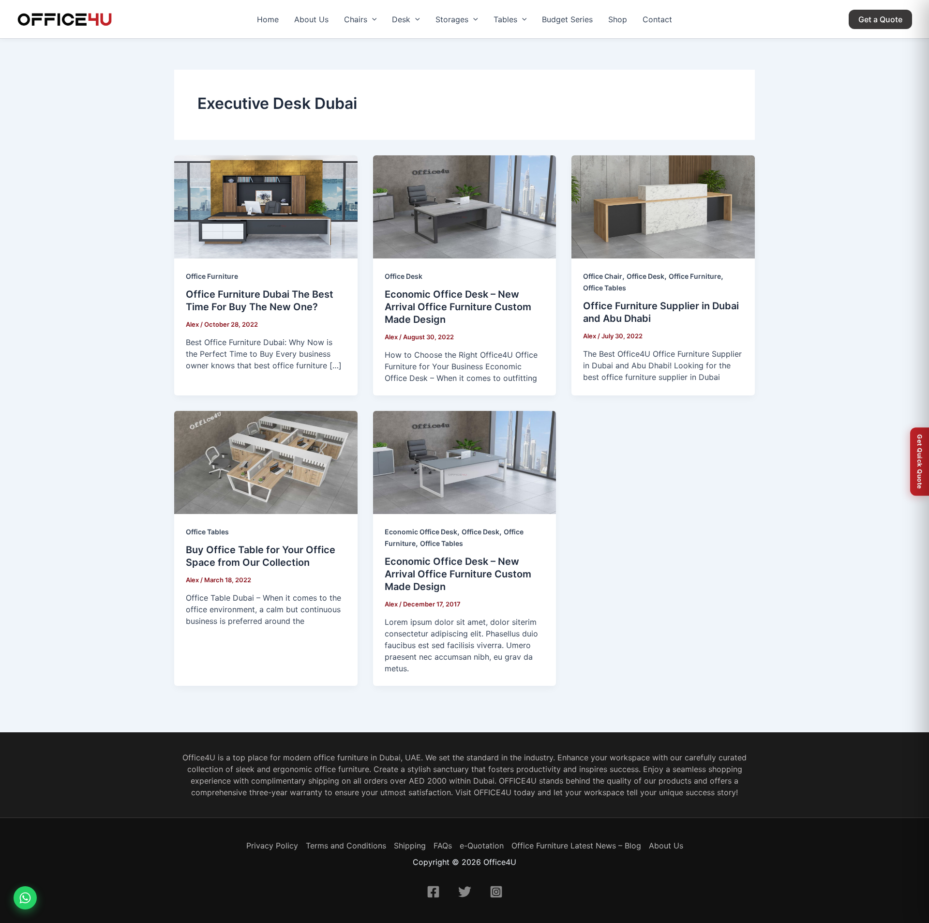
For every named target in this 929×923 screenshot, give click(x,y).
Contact (657, 19)
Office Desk (403, 276)
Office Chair (602, 276)
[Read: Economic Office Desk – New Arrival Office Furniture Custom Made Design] (464, 206)
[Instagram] (496, 891)
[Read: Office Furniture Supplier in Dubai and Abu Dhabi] (663, 206)
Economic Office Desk (421, 532)
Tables (505, 19)
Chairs (355, 19)
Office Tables (604, 288)
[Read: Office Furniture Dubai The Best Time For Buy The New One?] (266, 206)
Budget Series (567, 19)
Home (268, 19)
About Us (311, 19)
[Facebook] (433, 891)
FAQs (443, 845)
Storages (451, 19)
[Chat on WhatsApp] (25, 897)
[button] (372, 19)
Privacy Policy (272, 845)
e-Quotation (482, 845)
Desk (401, 19)
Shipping (410, 845)
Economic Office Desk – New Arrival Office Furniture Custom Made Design (458, 306)
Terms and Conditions (346, 845)
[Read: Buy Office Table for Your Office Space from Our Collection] (266, 462)
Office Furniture (212, 276)
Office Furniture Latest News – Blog (576, 845)
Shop (617, 19)
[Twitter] (464, 891)
